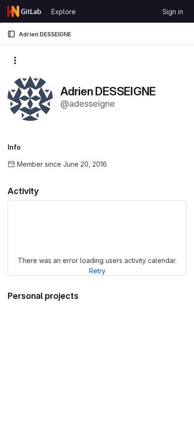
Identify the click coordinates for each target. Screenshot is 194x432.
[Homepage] (24, 11)
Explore (63, 12)
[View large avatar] (30, 97)
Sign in (172, 12)
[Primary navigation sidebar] (11, 34)
